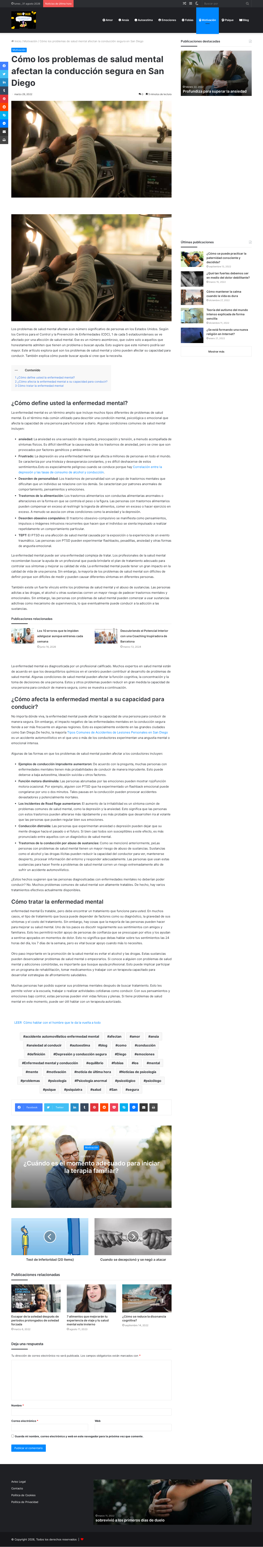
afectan (115, 1036)
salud (96, 1089)
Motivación (208, 20)
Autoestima (145, 20)
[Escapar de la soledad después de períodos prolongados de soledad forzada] (36, 1298)
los (136, 1063)
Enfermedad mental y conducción (51, 1063)
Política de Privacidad (24, 1502)
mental (154, 1063)
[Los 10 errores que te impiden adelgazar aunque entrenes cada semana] (23, 636)
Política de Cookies (23, 1495)
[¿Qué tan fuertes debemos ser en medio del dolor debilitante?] (192, 279)
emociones (146, 1054)
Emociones (168, 20)
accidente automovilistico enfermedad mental (62, 1036)
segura (133, 1089)
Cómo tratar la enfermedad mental (40, 385)
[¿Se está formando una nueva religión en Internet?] (192, 335)
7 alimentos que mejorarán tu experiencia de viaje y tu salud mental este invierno (88, 1320)
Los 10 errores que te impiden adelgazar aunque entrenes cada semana (60, 636)
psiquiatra (74, 1089)
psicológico (126, 1081)
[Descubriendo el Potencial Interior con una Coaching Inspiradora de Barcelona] (106, 636)
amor (136, 1036)
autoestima (81, 1045)
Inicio (17, 41)
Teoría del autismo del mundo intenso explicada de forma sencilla (227, 314)
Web (97, 1420)
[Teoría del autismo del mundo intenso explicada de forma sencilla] (192, 315)
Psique (229, 20)
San (114, 1089)
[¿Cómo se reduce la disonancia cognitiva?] (147, 1298)
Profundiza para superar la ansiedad (215, 91)
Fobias (189, 20)
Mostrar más (216, 351)
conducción (146, 1045)
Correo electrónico (24, 1420)
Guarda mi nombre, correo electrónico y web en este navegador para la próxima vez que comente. (79, 1436)
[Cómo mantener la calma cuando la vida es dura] (192, 297)
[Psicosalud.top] (23, 20)
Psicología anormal (92, 1081)
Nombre (17, 1405)
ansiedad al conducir (45, 1045)
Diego (121, 1054)
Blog (245, 20)
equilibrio (95, 1063)
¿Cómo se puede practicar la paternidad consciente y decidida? (226, 258)
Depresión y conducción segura (81, 1054)
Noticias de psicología (138, 1072)
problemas (31, 1081)
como (122, 1045)
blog (103, 1045)
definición (37, 1054)
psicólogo (153, 1081)
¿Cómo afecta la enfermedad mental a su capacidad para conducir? (62, 381)
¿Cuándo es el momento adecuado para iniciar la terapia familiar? (91, 1166)
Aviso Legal (18, 1481)
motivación (57, 1072)
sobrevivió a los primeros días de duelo (130, 1520)
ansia (154, 1036)
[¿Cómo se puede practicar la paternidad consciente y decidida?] (192, 259)
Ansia (125, 20)
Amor (109, 20)
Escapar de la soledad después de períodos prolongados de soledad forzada (35, 1320)
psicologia (58, 1081)
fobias (118, 1063)
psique (50, 1089)
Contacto (17, 1488)
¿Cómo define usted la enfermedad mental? (46, 377)
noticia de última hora (93, 1072)
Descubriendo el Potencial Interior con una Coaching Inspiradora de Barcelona (144, 636)
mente (33, 1072)
